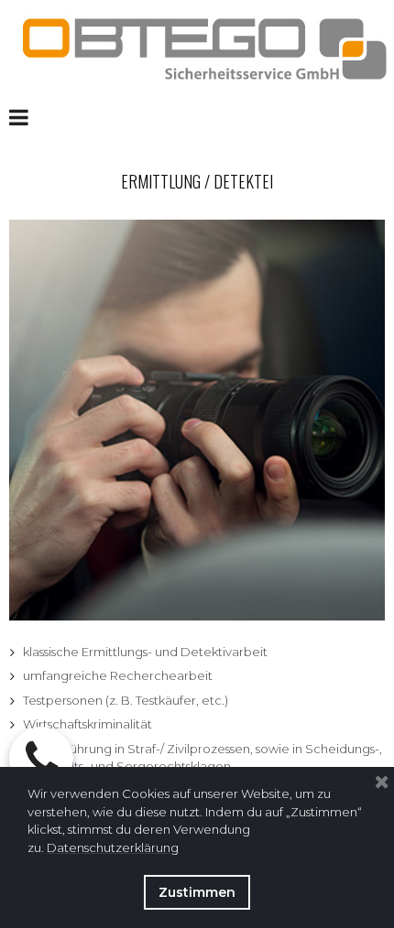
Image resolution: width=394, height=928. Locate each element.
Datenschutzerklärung (113, 847)
